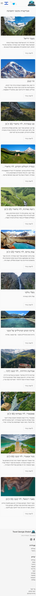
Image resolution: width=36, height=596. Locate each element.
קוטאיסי (33, 577)
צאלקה (33, 580)
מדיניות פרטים (31, 593)
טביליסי (33, 548)
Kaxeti (33, 566)
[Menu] (2, 3)
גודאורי (33, 551)
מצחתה (33, 573)
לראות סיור (29, 53)
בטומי (33, 562)
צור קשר (32, 589)
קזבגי (33, 571)
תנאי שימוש (32, 591)
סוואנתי (33, 575)
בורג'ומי (33, 569)
